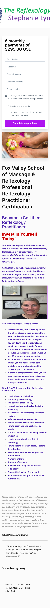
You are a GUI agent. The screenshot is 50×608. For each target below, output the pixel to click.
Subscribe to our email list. (19, 106)
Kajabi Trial (10, 591)
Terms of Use (24, 584)
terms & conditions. (17, 510)
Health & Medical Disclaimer (17, 588)
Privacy (8, 584)
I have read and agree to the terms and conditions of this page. (25, 113)
